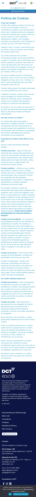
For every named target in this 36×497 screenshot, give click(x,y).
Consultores (6, 419)
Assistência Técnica (9, 426)
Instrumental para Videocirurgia (14, 413)
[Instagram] (7, 483)
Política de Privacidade (21, 494)
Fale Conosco (7, 429)
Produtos (5, 422)
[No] (33, 491)
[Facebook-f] (3, 483)
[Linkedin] (10, 483)
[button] (3, 3)
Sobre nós (6, 416)
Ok (10, 494)
